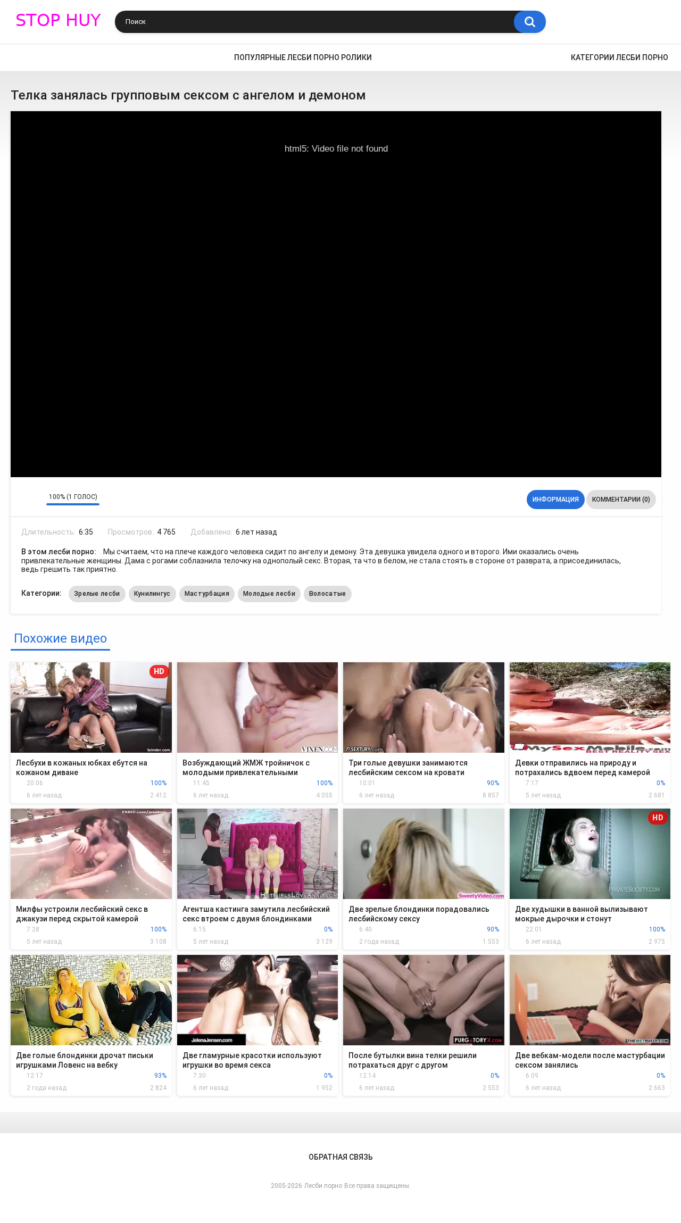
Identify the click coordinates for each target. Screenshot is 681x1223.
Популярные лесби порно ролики (303, 57)
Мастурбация (207, 593)
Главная (24, 57)
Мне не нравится (35, 499)
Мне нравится (21, 499)
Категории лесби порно (619, 57)
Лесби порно (323, 1185)
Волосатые (327, 593)
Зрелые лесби (97, 593)
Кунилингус (152, 593)
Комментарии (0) (621, 499)
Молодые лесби (269, 593)
